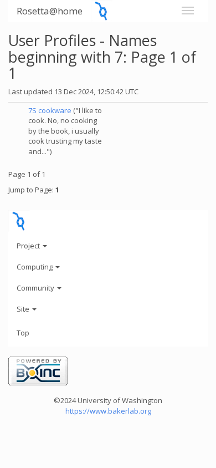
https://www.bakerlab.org (108, 411)
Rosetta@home (50, 10)
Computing (35, 267)
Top (23, 333)
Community (36, 288)
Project (29, 246)
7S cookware (49, 110)
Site (24, 309)
